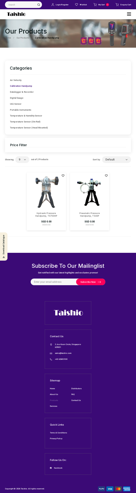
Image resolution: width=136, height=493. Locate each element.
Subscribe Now (88, 282)
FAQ (73, 394)
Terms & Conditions (58, 433)
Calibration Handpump (21, 86)
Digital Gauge (16, 98)
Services (53, 406)
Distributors (76, 389)
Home (52, 389)
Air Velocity (16, 80)
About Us (54, 394)
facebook (58, 468)
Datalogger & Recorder (22, 92)
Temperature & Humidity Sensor (26, 115)
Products (54, 400)
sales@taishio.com (63, 353)
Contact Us (76, 400)
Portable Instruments (20, 110)
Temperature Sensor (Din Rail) (25, 121)
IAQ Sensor (15, 104)
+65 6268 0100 (61, 359)
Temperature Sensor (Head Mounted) (29, 127)
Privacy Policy (56, 439)
